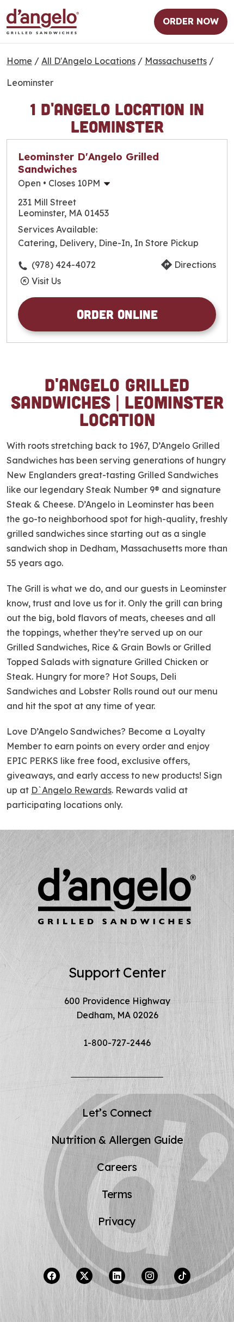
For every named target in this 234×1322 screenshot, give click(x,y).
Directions (195, 264)
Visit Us (46, 280)
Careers (117, 1167)
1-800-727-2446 (117, 1042)
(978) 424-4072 (64, 264)
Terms (117, 1194)
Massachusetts (176, 60)
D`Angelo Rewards (71, 790)
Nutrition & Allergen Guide (117, 1139)
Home (19, 60)
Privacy (117, 1221)
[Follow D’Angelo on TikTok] (182, 1276)
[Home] (43, 22)
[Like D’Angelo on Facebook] (52, 1276)
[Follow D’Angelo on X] (84, 1276)
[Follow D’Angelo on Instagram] (149, 1276)
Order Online (117, 314)
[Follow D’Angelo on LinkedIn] (117, 1276)
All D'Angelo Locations (88, 60)
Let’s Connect (116, 1112)
